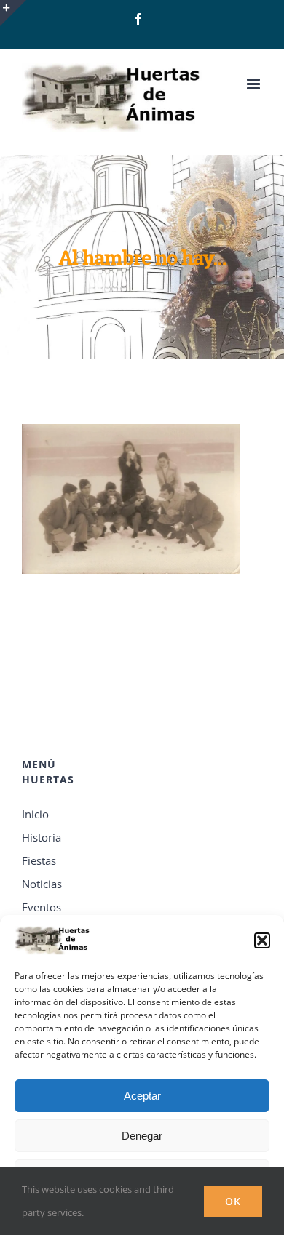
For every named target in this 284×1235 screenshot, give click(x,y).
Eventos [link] (41, 907)
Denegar (142, 1136)
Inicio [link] (35, 814)
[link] (138, 19)
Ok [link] (233, 1201)
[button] (262, 940)
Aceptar (142, 1096)
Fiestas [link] (39, 860)
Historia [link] (41, 837)
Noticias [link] (42, 883)
